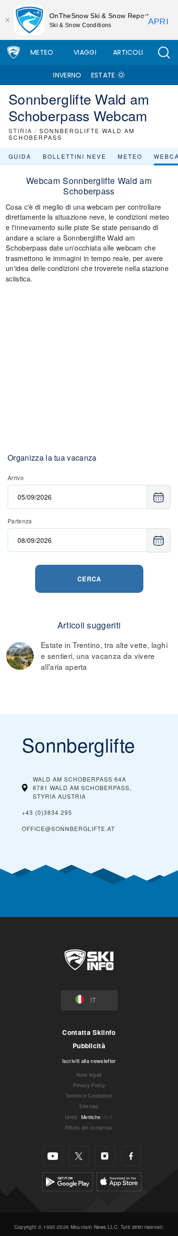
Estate (103, 75)
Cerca (89, 578)
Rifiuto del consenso (88, 1127)
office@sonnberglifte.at (68, 828)
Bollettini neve (74, 156)
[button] (164, 52)
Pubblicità (89, 1045)
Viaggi (85, 52)
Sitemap (88, 1106)
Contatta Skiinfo (88, 1032)
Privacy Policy (89, 1085)
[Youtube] (53, 1156)
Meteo (42, 52)
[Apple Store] (118, 1181)
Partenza (20, 521)
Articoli (128, 52)
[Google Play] (67, 1181)
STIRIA (20, 130)
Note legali (89, 1074)
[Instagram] (105, 1156)
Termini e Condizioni (89, 1095)
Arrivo (16, 477)
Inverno (67, 75)
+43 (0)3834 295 (47, 812)
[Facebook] (131, 1156)
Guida (20, 156)
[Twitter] (79, 1156)
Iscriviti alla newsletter (89, 1060)
